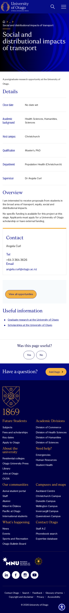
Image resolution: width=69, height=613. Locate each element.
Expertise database (46, 538)
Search (25, 593)
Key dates (8, 437)
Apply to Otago (11, 442)
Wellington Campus (46, 506)
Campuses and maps (51, 485)
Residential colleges (13, 458)
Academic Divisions (50, 421)
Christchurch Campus (48, 496)
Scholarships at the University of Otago (30, 325)
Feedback (37, 593)
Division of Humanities (48, 437)
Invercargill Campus (47, 511)
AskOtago (54, 371)
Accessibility (54, 597)
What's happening (16, 522)
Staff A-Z (41, 528)
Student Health (44, 465)
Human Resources (46, 459)
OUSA (6, 478)
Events (6, 533)
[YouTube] (34, 575)
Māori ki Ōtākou (12, 506)
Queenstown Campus (48, 516)
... (10, 21)
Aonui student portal (14, 491)
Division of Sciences (47, 442)
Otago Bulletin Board (14, 543)
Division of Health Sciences (51, 432)
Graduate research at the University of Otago (33, 319)
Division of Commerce (48, 427)
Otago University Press (15, 463)
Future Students (15, 421)
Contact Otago (47, 522)
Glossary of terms (54, 593)
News (6, 528)
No (41, 355)
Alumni (6, 501)
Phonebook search (46, 533)
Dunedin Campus (45, 501)
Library (6, 468)
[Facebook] (16, 575)
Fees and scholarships (15, 432)
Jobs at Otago (10, 473)
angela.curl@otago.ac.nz (21, 269)
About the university (10, 450)
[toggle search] (52, 6)
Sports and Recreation (15, 538)
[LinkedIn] (6, 575)
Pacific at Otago (11, 511)
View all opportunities (21, 294)
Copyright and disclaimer (21, 597)
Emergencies (43, 454)
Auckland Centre (45, 491)
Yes (29, 355)
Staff (5, 496)
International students (15, 516)
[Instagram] (25, 575)
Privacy (40, 597)
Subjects (7, 427)
